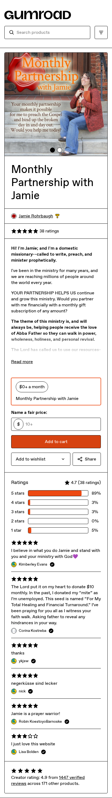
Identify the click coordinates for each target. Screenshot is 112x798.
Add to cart (56, 441)
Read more (22, 361)
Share (90, 459)
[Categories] (101, 32)
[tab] (52, 150)
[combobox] (51, 32)
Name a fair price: (29, 412)
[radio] (56, 391)
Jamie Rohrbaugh (39, 216)
